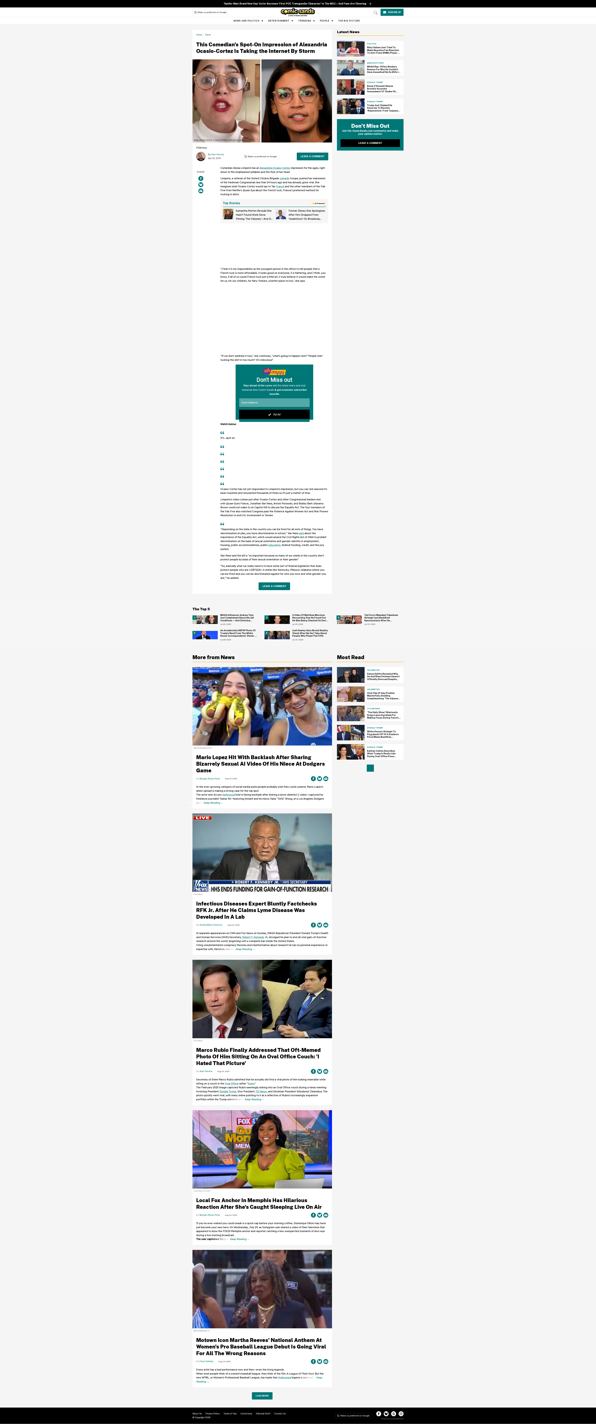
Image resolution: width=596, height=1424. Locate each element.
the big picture (349, 21)
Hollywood (228, 794)
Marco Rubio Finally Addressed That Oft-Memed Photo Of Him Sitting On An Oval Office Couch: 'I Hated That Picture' (258, 1056)
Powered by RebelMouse (392, 1419)
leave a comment (313, 156)
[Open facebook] (378, 1413)
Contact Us (280, 1413)
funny (251, 1083)
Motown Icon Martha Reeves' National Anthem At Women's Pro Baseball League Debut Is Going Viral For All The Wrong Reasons (261, 1346)
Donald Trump (375, 82)
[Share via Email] (200, 190)
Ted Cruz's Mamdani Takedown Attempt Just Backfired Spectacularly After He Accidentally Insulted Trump (381, 619)
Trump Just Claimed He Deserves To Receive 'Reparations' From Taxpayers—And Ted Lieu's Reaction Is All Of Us (383, 110)
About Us (197, 1413)
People (324, 21)
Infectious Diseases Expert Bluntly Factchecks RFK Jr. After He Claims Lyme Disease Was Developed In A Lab (256, 910)
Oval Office (231, 1083)
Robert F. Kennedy (253, 937)
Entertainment (278, 21)
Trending (304, 21)
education (274, 545)
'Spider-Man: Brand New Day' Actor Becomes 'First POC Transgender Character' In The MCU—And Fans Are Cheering (295, 3)
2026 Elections (375, 63)
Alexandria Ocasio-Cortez (275, 167)
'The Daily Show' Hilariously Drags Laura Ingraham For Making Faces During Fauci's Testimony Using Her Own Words (383, 717)
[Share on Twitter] (200, 184)
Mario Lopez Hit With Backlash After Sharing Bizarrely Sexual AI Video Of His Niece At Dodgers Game (260, 764)
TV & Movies (373, 709)
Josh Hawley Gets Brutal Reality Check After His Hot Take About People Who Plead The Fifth (310, 633)
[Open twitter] (386, 1413)
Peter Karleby (206, 1361)
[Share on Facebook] (200, 178)
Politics (371, 44)
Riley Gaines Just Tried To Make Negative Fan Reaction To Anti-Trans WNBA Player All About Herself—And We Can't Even (384, 53)
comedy (284, 178)
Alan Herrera (217, 154)
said (301, 533)
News (208, 34)
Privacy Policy (212, 1413)
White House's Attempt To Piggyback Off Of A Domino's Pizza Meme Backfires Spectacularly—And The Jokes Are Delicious (383, 737)
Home (199, 34)
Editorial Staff (263, 1413)
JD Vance (261, 1091)
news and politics (247, 21)
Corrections (246, 1413)
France (280, 186)
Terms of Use (230, 1413)
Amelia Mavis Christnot (210, 925)
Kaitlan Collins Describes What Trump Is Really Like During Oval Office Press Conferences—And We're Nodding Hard (381, 756)
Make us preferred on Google (212, 12)
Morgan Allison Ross (209, 778)
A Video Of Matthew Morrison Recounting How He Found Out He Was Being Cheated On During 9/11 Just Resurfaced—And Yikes (310, 619)
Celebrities (373, 670)
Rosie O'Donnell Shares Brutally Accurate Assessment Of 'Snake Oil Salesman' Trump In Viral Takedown (381, 91)
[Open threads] (393, 1413)
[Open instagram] (401, 1413)
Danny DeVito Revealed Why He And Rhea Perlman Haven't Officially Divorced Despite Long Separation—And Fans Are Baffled (383, 679)
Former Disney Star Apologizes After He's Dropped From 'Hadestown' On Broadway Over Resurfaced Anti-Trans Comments (307, 218)
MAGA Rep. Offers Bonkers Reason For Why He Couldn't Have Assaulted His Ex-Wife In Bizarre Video (383, 70)
